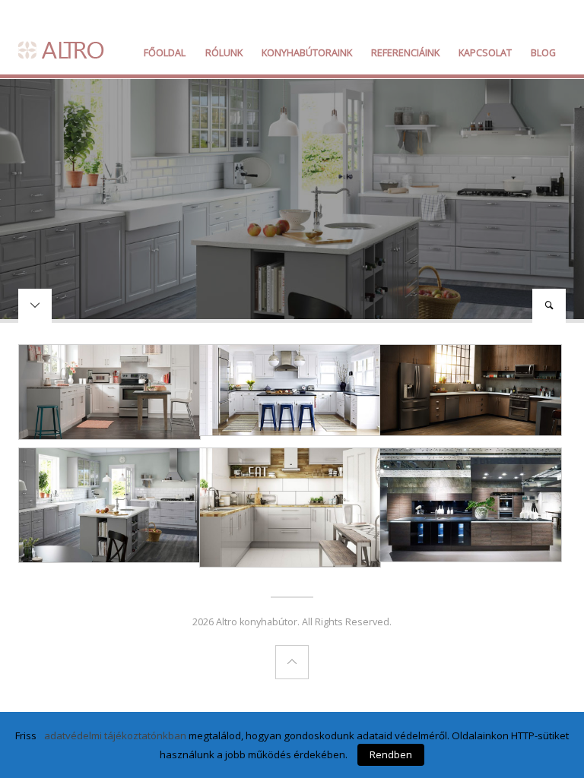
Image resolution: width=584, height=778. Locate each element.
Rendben (391, 754)
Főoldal (165, 52)
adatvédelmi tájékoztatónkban (115, 735)
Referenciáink (405, 52)
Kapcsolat (485, 52)
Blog (543, 52)
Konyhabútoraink (307, 52)
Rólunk (224, 52)
